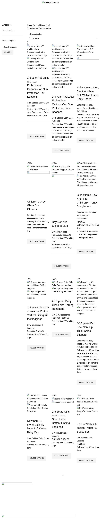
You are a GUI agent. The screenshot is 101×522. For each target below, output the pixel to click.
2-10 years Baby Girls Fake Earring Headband (63, 305)
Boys (85, 108)
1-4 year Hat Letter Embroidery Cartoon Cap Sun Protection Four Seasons (63, 104)
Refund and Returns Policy (47, 498)
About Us (39, 489)
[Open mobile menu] (3, 2)
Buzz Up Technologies (50, 513)
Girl (28, 215)
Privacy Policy (41, 493)
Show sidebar (35, 34)
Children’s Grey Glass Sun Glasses (36, 205)
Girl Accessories (38, 215)
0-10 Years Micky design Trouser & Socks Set (87, 427)
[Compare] (30, 73)
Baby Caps (44, 103)
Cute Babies (32, 103)
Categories (49, 15)
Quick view (30, 142)
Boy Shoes (93, 108)
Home (30, 25)
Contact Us (40, 503)
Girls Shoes (92, 344)
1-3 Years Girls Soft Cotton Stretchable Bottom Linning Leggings (61, 419)
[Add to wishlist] (30, 131)
